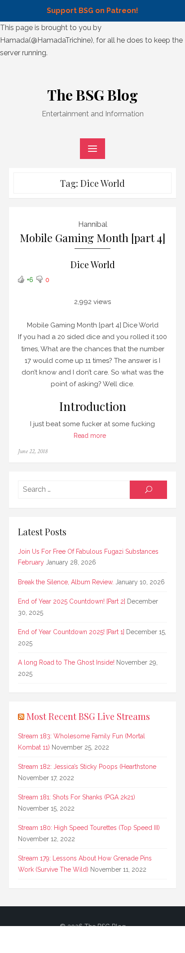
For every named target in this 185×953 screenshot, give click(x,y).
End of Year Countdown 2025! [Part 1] (71, 631)
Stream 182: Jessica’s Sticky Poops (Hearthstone (87, 766)
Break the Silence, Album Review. (66, 582)
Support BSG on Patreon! (92, 10)
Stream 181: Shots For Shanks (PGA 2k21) (76, 797)
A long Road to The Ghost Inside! (66, 662)
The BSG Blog (92, 94)
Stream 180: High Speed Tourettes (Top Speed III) (89, 827)
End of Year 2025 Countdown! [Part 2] (71, 601)
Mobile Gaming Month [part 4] (93, 238)
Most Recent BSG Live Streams (88, 716)
